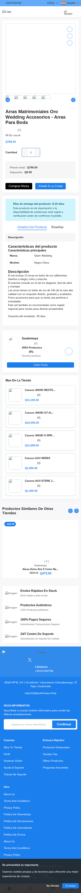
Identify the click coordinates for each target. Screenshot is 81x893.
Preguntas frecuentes (55, 767)
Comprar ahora (19, 186)
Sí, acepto (70, 885)
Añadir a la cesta (50, 186)
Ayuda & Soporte (14, 767)
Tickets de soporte (15, 774)
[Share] (69, 43)
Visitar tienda (41, 365)
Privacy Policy (12, 807)
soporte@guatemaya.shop (40, 693)
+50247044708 (13, 3)
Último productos (53, 760)
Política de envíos (14, 834)
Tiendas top (50, 754)
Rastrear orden (13, 760)
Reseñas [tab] (57, 227)
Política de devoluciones (18, 821)
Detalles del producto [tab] (32, 227)
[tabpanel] (40, 277)
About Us (9, 794)
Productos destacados (56, 747)
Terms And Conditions (17, 800)
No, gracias (53, 885)
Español (71, 3)
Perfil (7, 754)
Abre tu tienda (13, 747)
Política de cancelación (18, 827)
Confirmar (64, 724)
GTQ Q (50, 3)
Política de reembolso (17, 814)
